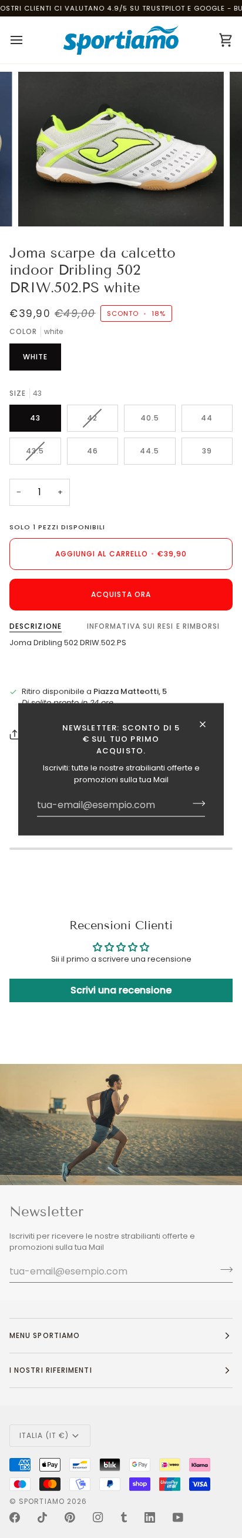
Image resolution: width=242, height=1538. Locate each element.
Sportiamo (42, 1501)
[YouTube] (178, 1517)
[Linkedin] (149, 1517)
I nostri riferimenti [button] (50, 1370)
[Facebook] (14, 1517)
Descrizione (35, 626)
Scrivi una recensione (121, 990)
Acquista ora (121, 594)
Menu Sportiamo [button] (44, 1335)
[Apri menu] (27, 40)
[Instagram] (98, 1517)
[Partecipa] (195, 803)
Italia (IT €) (44, 1435)
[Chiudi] (207, 724)
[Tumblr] (124, 1517)
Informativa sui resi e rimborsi (153, 626)
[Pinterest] (70, 1517)
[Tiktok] (42, 1517)
